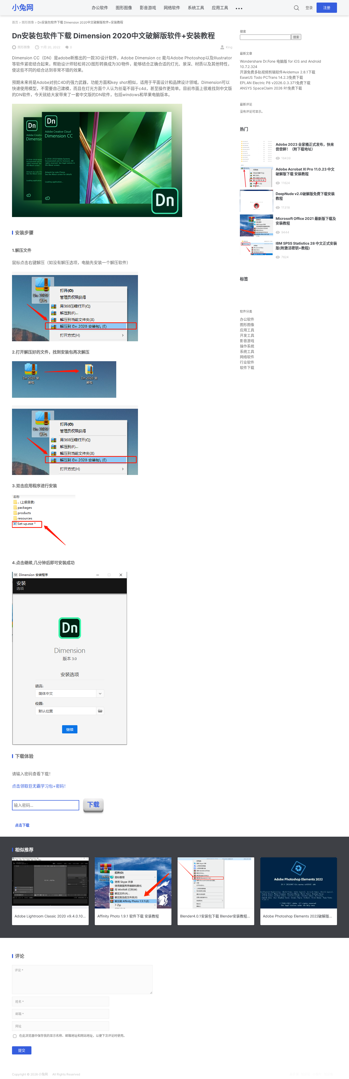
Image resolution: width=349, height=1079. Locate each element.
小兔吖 (317, 1074)
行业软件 (247, 362)
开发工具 (247, 335)
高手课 (294, 1074)
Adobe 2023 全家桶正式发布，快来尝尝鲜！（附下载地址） (305, 146)
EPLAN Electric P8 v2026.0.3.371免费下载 (275, 83)
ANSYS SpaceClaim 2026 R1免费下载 (271, 88)
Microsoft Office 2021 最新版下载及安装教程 (306, 220)
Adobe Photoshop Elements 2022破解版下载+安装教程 (298, 916)
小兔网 (43, 1074)
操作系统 (247, 346)
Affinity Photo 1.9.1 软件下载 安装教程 (128, 916)
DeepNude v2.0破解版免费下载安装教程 (305, 195)
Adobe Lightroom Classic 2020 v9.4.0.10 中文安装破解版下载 (50, 916)
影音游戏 (148, 7)
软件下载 (247, 367)
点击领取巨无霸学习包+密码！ (40, 786)
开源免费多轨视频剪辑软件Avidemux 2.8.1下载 (277, 72)
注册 (326, 7)
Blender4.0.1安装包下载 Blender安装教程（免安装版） (216, 916)
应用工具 (220, 7)
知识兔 (328, 1074)
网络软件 (172, 7)
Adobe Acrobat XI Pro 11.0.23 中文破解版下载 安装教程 (305, 171)
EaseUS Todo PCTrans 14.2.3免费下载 (271, 77)
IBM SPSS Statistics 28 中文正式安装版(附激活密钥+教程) (306, 245)
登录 (309, 7)
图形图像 (124, 7)
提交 (21, 1050)
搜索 (243, 31)
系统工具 (196, 7)
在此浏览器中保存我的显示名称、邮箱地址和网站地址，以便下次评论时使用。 (72, 1036)
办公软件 (100, 7)
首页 (15, 22)
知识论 (305, 1074)
